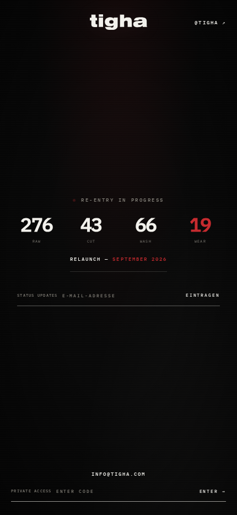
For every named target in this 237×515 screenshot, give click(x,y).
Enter (213, 491)
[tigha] (118, 22)
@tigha (210, 22)
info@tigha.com (118, 473)
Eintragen (203, 295)
